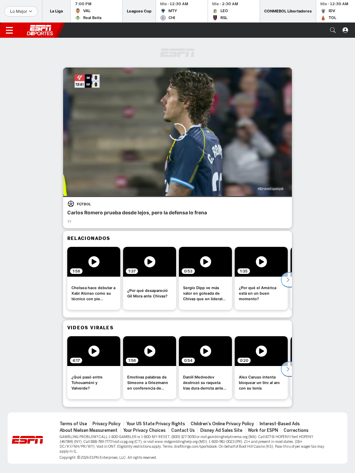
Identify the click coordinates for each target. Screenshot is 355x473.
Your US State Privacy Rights (155, 423)
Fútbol (84, 204)
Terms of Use (73, 423)
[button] (333, 30)
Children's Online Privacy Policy (222, 423)
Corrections (296, 430)
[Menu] (9, 30)
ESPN (40, 30)
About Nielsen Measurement (89, 430)
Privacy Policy (107, 423)
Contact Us (183, 430)
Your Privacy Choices (144, 430)
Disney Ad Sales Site (221, 430)
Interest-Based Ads (280, 423)
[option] (93, 278)
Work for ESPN (263, 430)
